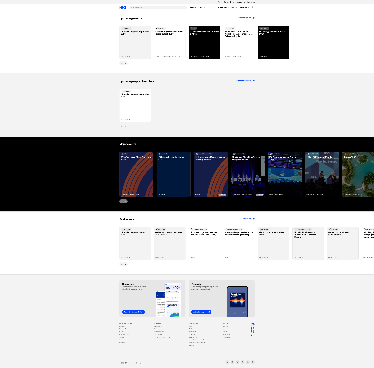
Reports (243, 7)
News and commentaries (127, 329)
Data (233, 7)
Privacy (138, 363)
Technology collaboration (197, 342)
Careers (225, 331)
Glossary (122, 342)
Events (232, 2)
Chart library (158, 334)
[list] (187, 42)
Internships (226, 334)
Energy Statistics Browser (162, 337)
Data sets (157, 329)
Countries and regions (126, 340)
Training (191, 345)
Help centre (251, 2)
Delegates (226, 337)
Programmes (241, 2)
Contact (226, 326)
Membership (193, 331)
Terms (132, 363)
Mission (191, 329)
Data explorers (158, 326)
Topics (211, 7)
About (220, 2)
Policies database (159, 331)
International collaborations (198, 340)
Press (225, 329)
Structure (192, 334)
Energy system (196, 7)
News (226, 2)
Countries (222, 7)
